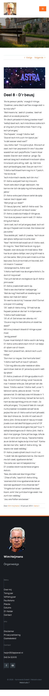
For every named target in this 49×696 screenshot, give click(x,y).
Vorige (29, 57)
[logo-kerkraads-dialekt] (17, 527)
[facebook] (6, 665)
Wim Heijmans (13, 506)
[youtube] (12, 665)
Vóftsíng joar (10, 596)
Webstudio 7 (24, 682)
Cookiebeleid (10, 638)
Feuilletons (9, 600)
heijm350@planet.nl (13, 652)
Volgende (38, 57)
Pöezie (7, 604)
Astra (36, 506)
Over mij (8, 589)
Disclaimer (9, 631)
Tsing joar (8, 593)
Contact (8, 615)
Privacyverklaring (12, 634)
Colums (7, 607)
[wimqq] (10, 3)
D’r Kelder (8, 611)
